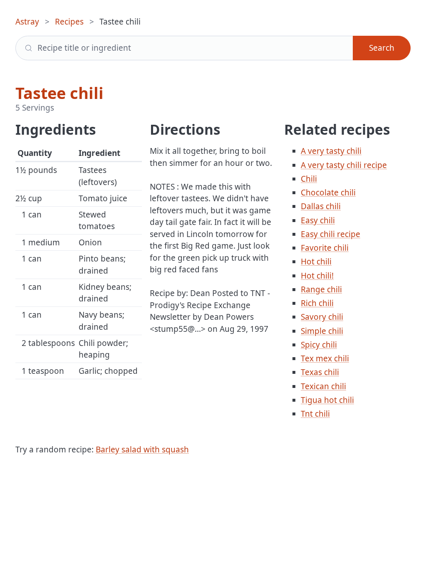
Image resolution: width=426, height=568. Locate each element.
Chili (309, 178)
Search (381, 47)
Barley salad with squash (142, 449)
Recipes (69, 21)
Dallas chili (321, 206)
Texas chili (320, 372)
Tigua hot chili (327, 400)
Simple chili (322, 331)
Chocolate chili (328, 192)
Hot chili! (317, 275)
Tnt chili (315, 413)
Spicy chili (319, 344)
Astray (27, 21)
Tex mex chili (325, 358)
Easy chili (318, 220)
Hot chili (316, 261)
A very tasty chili (331, 151)
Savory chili (322, 316)
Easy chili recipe (330, 234)
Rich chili (317, 303)
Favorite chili (325, 247)
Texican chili (323, 386)
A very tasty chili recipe (344, 165)
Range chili (321, 289)
